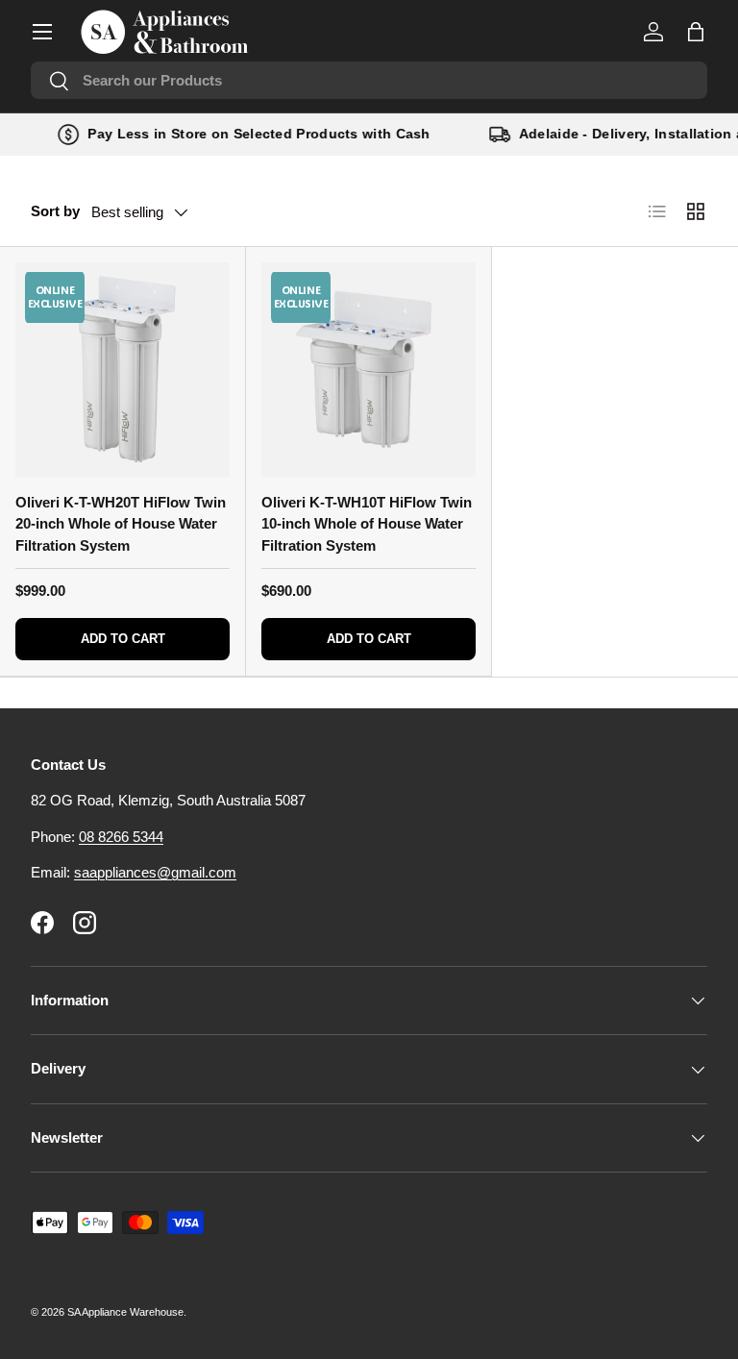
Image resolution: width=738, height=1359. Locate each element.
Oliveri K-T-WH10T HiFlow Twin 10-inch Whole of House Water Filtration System (366, 524)
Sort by (55, 211)
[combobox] (369, 80)
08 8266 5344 (121, 836)
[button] (696, 32)
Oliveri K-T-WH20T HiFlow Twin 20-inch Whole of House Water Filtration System (120, 524)
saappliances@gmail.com (155, 872)
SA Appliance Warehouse (125, 1312)
